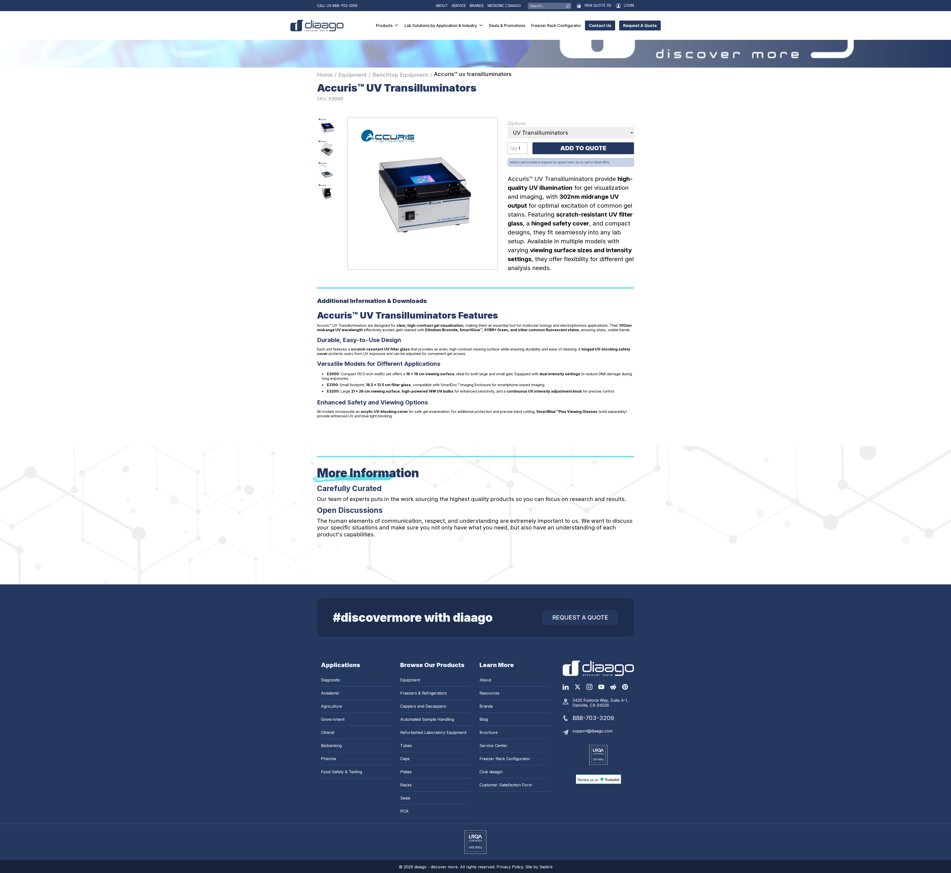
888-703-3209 (344, 5)
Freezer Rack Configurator (556, 25)
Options (517, 123)
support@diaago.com (592, 730)
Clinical (327, 732)
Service (459, 5)
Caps (405, 758)
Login (629, 5)
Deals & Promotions (507, 25)
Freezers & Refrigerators (423, 693)
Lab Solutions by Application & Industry (440, 25)
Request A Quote (640, 25)
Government (332, 719)
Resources (489, 693)
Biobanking (331, 745)
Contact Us (600, 25)
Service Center (493, 745)
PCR (404, 811)
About (442, 5)
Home (325, 75)
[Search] (568, 5)
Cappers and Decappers (423, 706)
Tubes (406, 745)
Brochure (488, 732)
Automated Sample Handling (427, 719)
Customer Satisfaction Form (505, 784)
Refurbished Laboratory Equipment (433, 732)
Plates (406, 771)
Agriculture (331, 706)
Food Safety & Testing (341, 771)
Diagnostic (330, 679)
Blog (483, 719)
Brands (477, 5)
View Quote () (597, 5)
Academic (330, 693)
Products (384, 25)
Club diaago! (490, 771)
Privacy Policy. (511, 866)
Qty (513, 148)
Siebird (545, 866)
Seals (405, 798)
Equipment (352, 75)
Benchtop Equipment (400, 75)
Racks (406, 784)
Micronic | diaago (504, 5)
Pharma (328, 758)
